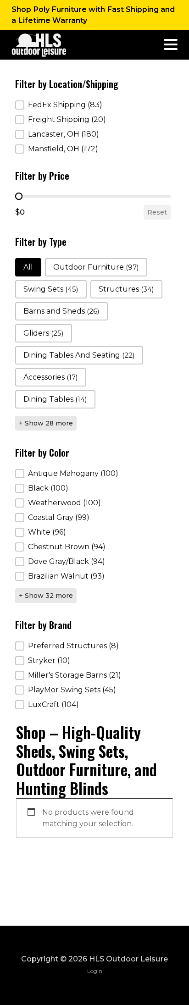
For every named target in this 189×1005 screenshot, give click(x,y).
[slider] (18, 196)
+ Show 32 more (46, 595)
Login (94, 970)
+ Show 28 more (46, 423)
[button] (93, 105)
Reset (157, 212)
